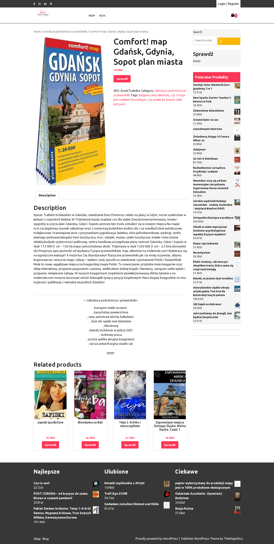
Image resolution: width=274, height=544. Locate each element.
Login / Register (228, 3)
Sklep (92, 15)
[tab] (47, 195)
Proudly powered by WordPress (157, 538)
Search (197, 32)
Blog (102, 15)
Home (37, 31)
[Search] (229, 41)
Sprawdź (122, 78)
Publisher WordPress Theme (200, 538)
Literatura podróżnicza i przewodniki (65, 31)
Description (47, 195)
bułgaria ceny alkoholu (154, 95)
